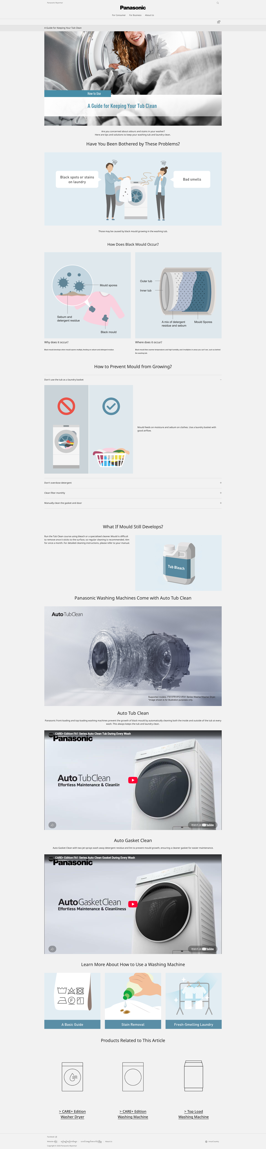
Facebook (50, 1137)
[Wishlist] (219, 22)
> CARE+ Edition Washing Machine (133, 1114)
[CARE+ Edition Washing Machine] (133, 1077)
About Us (108, 1141)
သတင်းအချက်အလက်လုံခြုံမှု (91, 1141)
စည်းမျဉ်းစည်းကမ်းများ (69, 1141)
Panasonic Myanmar (55, 3)
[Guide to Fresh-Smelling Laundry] (194, 974)
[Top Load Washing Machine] (194, 1077)
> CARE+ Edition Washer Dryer (72, 1114)
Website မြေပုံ (52, 1141)
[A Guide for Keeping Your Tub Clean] (133, 78)
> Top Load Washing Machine (193, 1114)
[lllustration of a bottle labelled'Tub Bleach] (178, 563)
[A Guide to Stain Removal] (133, 974)
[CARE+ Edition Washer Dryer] (72, 1077)
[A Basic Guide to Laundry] (72, 974)
